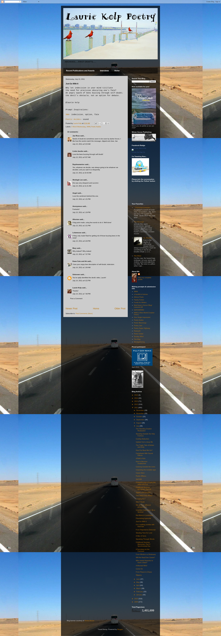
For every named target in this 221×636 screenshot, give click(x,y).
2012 (136, 404)
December (140, 410)
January (139, 595)
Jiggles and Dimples (143, 492)
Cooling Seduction (142, 439)
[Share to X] (104, 123)
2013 (136, 401)
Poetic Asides (73, 119)
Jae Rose (76, 136)
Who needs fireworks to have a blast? (144, 561)
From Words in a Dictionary (146, 554)
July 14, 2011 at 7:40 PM (81, 294)
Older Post (120, 308)
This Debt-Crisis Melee (144, 495)
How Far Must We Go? (144, 450)
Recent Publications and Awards (80, 71)
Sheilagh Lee (78, 180)
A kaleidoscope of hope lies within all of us (146, 483)
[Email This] (99, 123)
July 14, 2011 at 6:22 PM (81, 280)
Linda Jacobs (78, 151)
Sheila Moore (89, 621)
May (138, 582)
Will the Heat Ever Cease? (145, 557)
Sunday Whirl (139, 336)
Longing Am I (140, 499)
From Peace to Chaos (144, 572)
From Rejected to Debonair (146, 530)
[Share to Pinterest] (108, 123)
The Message (139, 222)
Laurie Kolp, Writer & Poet (139, 148)
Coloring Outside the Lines (145, 467)
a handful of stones (141, 294)
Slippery (139, 575)
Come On (139, 569)
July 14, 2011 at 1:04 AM (81, 267)
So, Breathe (147, 238)
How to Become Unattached (141, 462)
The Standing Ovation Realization (144, 430)
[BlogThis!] (102, 123)
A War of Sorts (141, 536)
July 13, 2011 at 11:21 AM (82, 186)
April (138, 585)
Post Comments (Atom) (84, 313)
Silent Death (140, 502)
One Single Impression (142, 317)
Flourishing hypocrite (143, 518)
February (139, 592)
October (139, 416)
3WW (67, 115)
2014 (136, 398)
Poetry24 (137, 331)
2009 (136, 602)
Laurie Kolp (77, 288)
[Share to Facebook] (106, 123)
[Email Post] (95, 123)
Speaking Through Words (145, 539)
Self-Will (139, 479)
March (138, 588)
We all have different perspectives (143, 506)
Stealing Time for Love (144, 533)
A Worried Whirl (141, 566)
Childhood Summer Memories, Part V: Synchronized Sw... (143, 544)
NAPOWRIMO (139, 310)
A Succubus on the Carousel (142, 550)
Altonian (76, 219)
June (138, 579)
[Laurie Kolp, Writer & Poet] (133, 150)
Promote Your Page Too (138, 152)
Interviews (104, 71)
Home (117, 71)
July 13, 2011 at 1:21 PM (81, 199)
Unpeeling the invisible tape (146, 470)
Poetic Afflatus (141, 476)
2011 (136, 407)
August (139, 423)
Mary (74, 248)
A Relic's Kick (140, 458)
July (138, 426)
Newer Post (71, 308)
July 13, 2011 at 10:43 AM (82, 173)
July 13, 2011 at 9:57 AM (81, 157)
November (140, 413)
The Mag (137, 339)
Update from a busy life (144, 442)
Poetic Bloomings (140, 323)
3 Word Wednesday (78, 127)
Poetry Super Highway (142, 328)
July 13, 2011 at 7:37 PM (81, 254)
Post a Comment (76, 298)
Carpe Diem (140, 473)
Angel (75, 193)
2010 (136, 599)
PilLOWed (137, 256)
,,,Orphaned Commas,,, (142, 207)
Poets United (138, 334)
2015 (136, 395)
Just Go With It (141, 521)
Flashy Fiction (139, 300)
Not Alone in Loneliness (144, 515)
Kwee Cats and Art (80, 261)
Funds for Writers (140, 302)
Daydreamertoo (78, 164)
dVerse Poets (139, 297)
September (140, 420)
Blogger (120, 629)
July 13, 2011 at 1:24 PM (81, 212)
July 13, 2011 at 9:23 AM (81, 144)
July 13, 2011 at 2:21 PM (81, 225)
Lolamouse (77, 233)
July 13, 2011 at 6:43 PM (81, 241)
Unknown (76, 274)
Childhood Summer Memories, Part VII (143, 488)
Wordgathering (139, 342)
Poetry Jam (138, 325)
